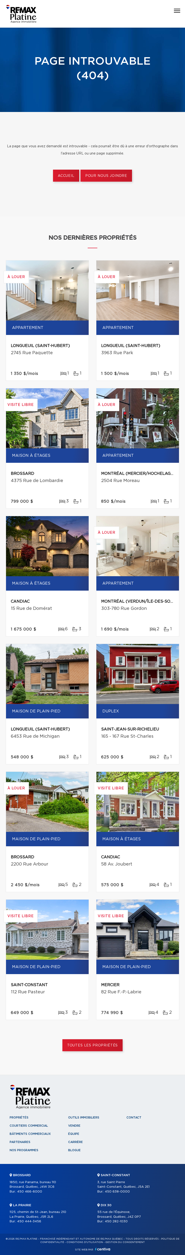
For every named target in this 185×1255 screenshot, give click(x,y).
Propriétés (19, 1117)
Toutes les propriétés (92, 1045)
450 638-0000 (117, 1191)
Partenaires (20, 1142)
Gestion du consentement (125, 1242)
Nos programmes (24, 1150)
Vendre (74, 1125)
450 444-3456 (29, 1221)
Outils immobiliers (83, 1117)
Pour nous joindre (106, 176)
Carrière (75, 1142)
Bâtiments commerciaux (30, 1133)
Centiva (102, 1249)
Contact (133, 1117)
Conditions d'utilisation (84, 1242)
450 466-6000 (29, 1191)
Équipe (73, 1133)
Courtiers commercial (29, 1125)
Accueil (66, 176)
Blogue (74, 1150)
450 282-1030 (116, 1221)
